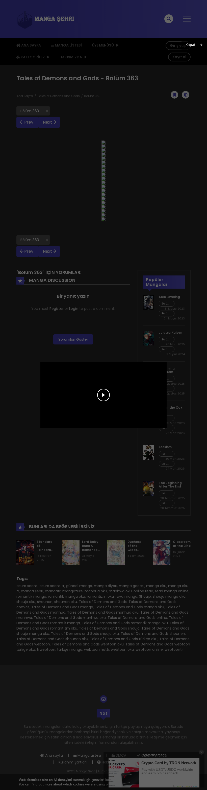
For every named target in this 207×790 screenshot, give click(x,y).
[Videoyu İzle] (103, 395)
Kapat (190, 44)
